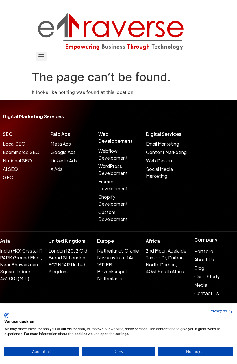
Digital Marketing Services (33, 116)
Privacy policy (221, 311)
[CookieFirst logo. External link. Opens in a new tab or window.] (6, 315)
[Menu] (41, 56)
